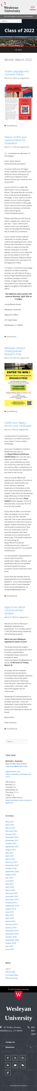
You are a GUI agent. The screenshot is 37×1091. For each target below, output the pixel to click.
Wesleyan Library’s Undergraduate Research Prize (14, 351)
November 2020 (11, 865)
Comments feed (11, 975)
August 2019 (10, 909)
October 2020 (11, 868)
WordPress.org (11, 978)
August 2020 (10, 874)
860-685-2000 (33, 1030)
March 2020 (10, 890)
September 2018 (12, 940)
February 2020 (11, 893)
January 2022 (10, 834)
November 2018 (11, 934)
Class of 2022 (19, 30)
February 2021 (11, 862)
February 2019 (11, 924)
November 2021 (11, 840)
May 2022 (9, 822)
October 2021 (11, 843)
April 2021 (9, 856)
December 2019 (11, 896)
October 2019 (11, 902)
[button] (33, 7)
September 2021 (12, 846)
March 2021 (10, 859)
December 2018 (11, 930)
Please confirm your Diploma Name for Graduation (15, 140)
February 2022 (11, 831)
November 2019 (11, 899)
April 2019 (9, 918)
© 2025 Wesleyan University (17, 1085)
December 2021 (11, 837)
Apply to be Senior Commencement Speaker (14, 610)
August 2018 (10, 943)
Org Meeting (12, 125)
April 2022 (9, 825)
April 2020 (9, 887)
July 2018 (9, 946)
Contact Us (10, 1042)
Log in (7, 969)
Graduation (11, 336)
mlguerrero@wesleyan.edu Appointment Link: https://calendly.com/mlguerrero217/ (18, 771)
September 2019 (12, 906)
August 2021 (10, 849)
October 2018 (11, 937)
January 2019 (10, 927)
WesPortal (15, 187)
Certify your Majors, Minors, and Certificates (17, 424)
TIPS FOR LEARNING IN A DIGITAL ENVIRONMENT (18, 16)
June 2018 (9, 949)
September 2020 (12, 871)
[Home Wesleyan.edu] (18, 995)
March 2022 (10, 828)
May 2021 (9, 853)
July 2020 (9, 878)
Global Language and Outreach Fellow (16, 73)
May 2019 (9, 915)
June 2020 (9, 881)
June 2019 (9, 912)
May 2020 (9, 884)
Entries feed (10, 972)
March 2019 (10, 921)
